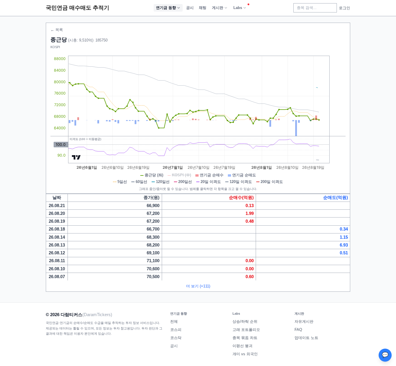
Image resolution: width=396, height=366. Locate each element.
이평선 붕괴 (242, 346)
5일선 (122, 182)
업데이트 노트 (306, 338)
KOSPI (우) (181, 175)
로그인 (344, 8)
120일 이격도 (241, 182)
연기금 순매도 (244, 175)
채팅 (202, 8)
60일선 (141, 182)
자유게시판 (304, 321)
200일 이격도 (272, 182)
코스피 (175, 329)
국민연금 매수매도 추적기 (77, 8)
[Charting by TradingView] (76, 157)
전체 (174, 321)
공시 (190, 8)
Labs (237, 8)
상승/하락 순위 (244, 321)
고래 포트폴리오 (246, 329)
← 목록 (56, 30)
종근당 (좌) (154, 175)
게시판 (217, 8)
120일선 (163, 182)
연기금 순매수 (212, 175)
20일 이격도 (211, 182)
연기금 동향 (166, 8)
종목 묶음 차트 (244, 338)
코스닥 (175, 338)
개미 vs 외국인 (245, 354)
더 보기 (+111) (198, 286)
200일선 (185, 182)
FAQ (298, 329)
